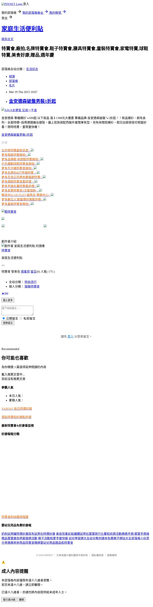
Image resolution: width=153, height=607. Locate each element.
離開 (21, 599)
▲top (4, 293)
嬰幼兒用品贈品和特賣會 (56, 542)
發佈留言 (8, 323)
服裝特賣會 (32, 286)
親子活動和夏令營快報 (53, 538)
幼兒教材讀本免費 (101, 538)
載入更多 (8, 300)
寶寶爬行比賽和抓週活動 (105, 533)
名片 (12, 85)
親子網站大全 (122, 538)
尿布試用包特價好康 (41, 533)
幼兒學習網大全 (79, 538)
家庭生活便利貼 (22, 28)
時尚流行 (31, 282)
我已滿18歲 (9, 599)
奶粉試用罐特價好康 (14, 533)
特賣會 (5, 250)
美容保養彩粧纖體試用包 (72, 533)
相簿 (12, 76)
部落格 (13, 81)
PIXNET (48, 555)
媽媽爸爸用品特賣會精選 (23, 542)
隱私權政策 (97, 555)
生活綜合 (32, 69)
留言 (34, 271)
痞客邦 (25, 271)
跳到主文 (7, 39)
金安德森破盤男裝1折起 (32, 101)
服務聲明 (112, 555)
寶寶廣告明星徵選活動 (22, 538)
